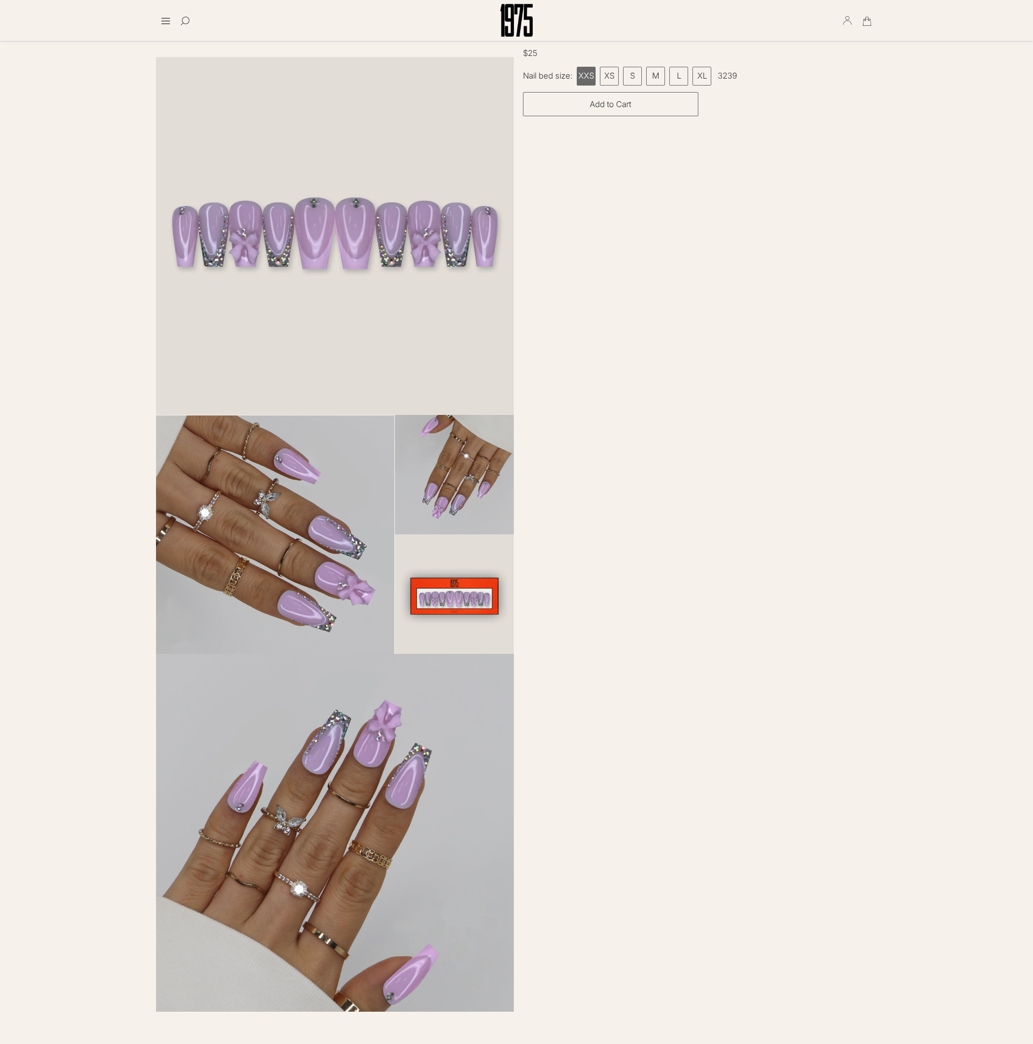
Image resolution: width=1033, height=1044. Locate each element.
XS (609, 75)
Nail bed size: (547, 75)
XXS (586, 75)
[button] (165, 17)
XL (702, 75)
